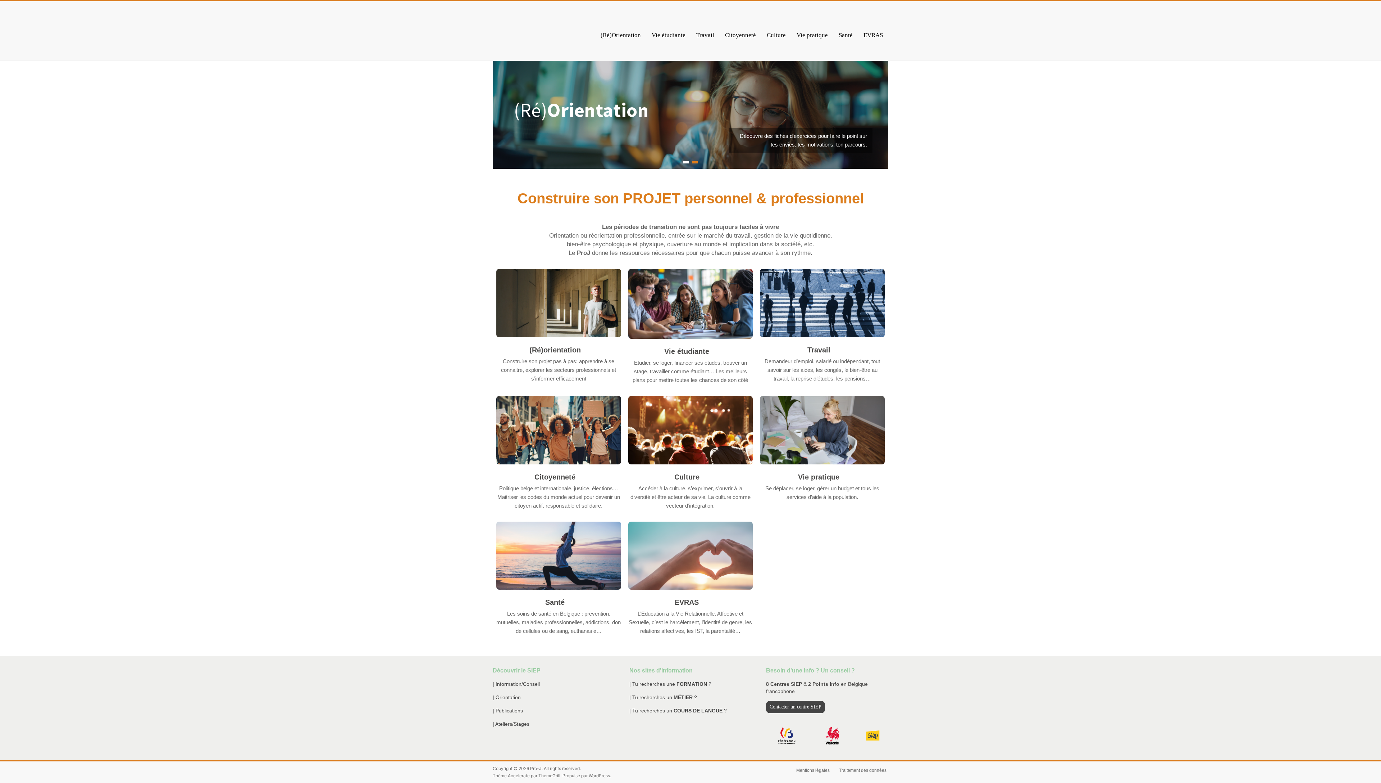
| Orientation (507, 697)
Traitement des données (863, 770)
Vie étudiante (668, 35)
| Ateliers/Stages (511, 724)
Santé (846, 35)
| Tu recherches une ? (670, 684)
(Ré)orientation (555, 350)
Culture (776, 35)
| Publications (508, 711)
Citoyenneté (740, 35)
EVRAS (873, 35)
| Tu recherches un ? (663, 697)
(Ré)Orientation (621, 35)
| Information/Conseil (516, 684)
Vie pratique (812, 35)
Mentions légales (813, 770)
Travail (705, 35)
